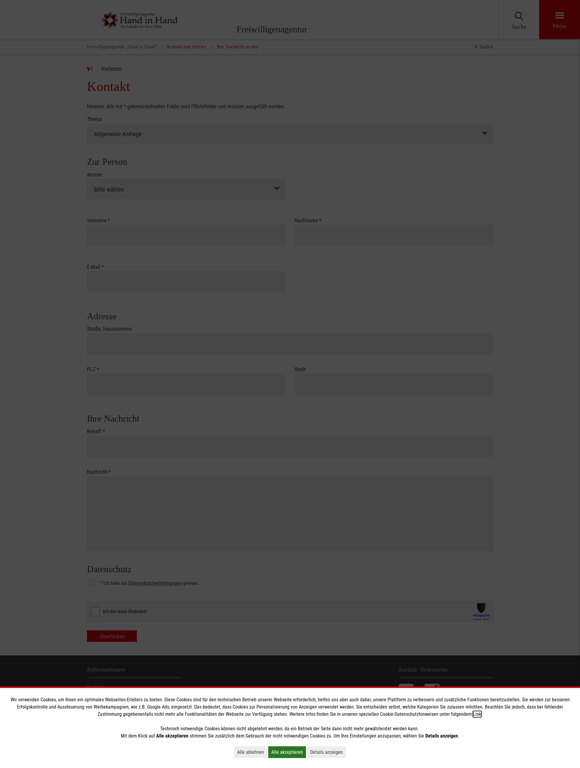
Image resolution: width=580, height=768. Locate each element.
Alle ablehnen (252, 752)
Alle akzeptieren (288, 752)
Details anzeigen (328, 752)
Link (477, 714)
